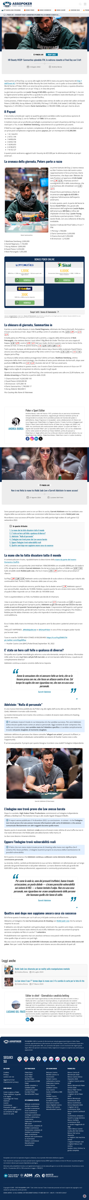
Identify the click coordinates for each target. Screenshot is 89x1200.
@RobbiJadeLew (29, 630)
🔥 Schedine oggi (74, 10)
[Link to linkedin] (36, 439)
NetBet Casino (51, 1096)
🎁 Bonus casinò (59, 10)
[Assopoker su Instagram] (20, 1059)
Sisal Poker (29, 1075)
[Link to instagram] (32, 439)
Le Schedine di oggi (10, 1112)
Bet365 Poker (29, 1079)
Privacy (6, 1075)
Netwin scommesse (32, 1141)
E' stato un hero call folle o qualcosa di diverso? (28, 533)
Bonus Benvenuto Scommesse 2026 (74, 1099)
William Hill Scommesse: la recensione (34, 1137)
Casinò (5, 1103)
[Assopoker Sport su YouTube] (76, 1059)
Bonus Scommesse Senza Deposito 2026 (75, 1104)
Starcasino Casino (52, 1103)
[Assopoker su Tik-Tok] (32, 1059)
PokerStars (29, 1072)
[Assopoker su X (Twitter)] (38, 1059)
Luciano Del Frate (56, 497)
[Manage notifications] (84, 1196)
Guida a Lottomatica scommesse (32, 1118)
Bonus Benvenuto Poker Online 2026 (76, 1086)
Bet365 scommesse (32, 1106)
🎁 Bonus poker (29, 10)
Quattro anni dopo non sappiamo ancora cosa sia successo (31, 545)
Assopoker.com (30, 1041)
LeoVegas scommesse (32, 1115)
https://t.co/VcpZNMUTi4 (57, 637)
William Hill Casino (53, 1107)
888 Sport (28, 1123)
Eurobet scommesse (32, 1108)
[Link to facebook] (28, 439)
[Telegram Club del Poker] (51, 1059)
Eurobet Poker (30, 1092)
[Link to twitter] (41, 439)
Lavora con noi (8, 1077)
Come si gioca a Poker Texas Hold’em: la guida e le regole (12, 1094)
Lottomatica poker (31, 1090)
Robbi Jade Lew (63, 921)
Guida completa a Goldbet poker (31, 1086)
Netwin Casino (51, 1079)
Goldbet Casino (51, 1088)
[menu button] (85, 4)
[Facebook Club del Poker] (57, 1059)
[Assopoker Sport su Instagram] (64, 1059)
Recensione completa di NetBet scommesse (33, 1127)
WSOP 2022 (52, 54)
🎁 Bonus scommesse (44, 10)
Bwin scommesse (31, 1134)
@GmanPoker (44, 630)
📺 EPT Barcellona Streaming (11, 10)
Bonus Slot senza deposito (74, 1134)
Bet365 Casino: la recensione (52, 1076)
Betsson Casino (51, 1072)
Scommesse (7, 1105)
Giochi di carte (8, 1114)
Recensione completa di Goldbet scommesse (33, 1131)
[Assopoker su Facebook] (45, 1059)
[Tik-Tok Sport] (83, 1059)
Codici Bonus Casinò (75, 1129)
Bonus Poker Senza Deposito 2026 (74, 1091)
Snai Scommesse (31, 1113)
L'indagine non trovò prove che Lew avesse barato (28, 539)
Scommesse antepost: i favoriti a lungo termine (76, 1117)
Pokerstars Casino (52, 1083)
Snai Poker (28, 1077)
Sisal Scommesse (31, 1110)
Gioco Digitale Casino (54, 1105)
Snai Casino (50, 1090)
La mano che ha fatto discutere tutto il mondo (27, 530)
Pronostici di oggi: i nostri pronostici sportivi (12, 1108)
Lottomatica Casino (53, 1081)
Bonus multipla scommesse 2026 (74, 1121)
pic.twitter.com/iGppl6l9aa (15, 640)
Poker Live (10, 15)
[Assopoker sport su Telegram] (70, 1059)
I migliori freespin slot (76, 1142)
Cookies (6, 1072)
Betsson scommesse (32, 1104)
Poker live (39, 54)
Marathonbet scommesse (29, 1144)
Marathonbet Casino (53, 1109)
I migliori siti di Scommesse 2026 (74, 1108)
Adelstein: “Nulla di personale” (22, 536)
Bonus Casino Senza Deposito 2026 (75, 1078)
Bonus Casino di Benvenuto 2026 (73, 1073)
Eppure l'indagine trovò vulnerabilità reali (25, 542)
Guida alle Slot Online (75, 1131)
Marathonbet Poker (32, 1094)
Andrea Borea (57, 67)
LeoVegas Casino (52, 1098)
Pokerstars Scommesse (33, 1121)
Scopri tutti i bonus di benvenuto (43, 312)
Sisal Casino (50, 1085)
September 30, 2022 (46, 643)
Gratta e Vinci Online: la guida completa (76, 1149)
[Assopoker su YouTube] (26, 1059)
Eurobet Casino (51, 1101)
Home (4, 15)
